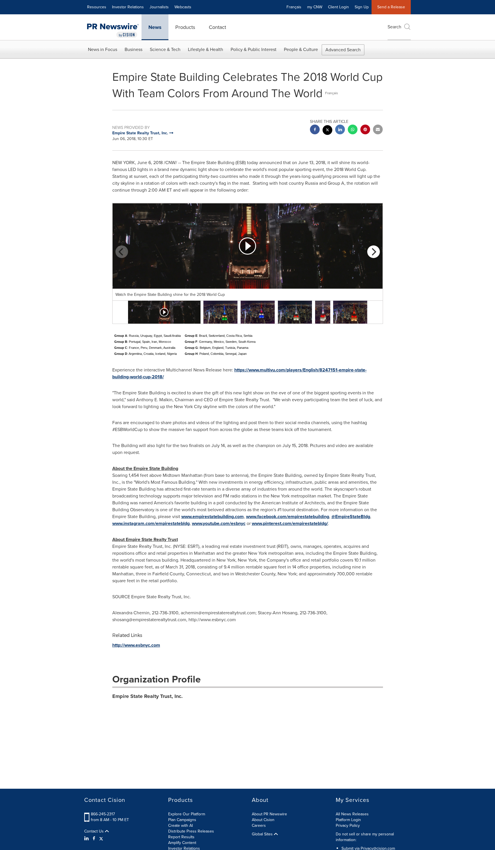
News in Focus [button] (102, 49)
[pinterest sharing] (365, 130)
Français (293, 7)
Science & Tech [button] (165, 49)
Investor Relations (128, 7)
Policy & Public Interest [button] (253, 49)
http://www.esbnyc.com (136, 645)
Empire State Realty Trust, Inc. (147, 696)
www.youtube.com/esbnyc (218, 523)
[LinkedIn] (87, 838)
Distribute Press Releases (191, 831)
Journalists (159, 7)
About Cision (263, 820)
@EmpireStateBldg (350, 516)
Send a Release (391, 7)
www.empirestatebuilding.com (212, 516)
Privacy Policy (348, 826)
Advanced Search (343, 49)
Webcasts (182, 7)
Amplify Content (182, 843)
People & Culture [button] (301, 49)
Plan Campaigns (182, 820)
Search (394, 26)
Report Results (181, 837)
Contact (217, 27)
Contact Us (94, 831)
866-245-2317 (103, 814)
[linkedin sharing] (340, 130)
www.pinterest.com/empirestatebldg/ (290, 523)
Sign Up (362, 7)
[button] (248, 246)
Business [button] (133, 49)
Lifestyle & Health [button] (205, 49)
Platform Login (348, 820)
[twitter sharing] (327, 130)
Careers (259, 826)
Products (185, 27)
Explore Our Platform (186, 814)
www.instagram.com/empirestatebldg (151, 523)
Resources (96, 7)
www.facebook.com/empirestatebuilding (287, 516)
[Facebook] (94, 838)
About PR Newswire (269, 814)
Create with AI (180, 826)
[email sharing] (378, 130)
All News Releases (352, 814)
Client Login (338, 7)
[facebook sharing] (315, 130)
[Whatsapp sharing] (353, 130)
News (155, 27)
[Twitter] (101, 838)
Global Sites (263, 834)
